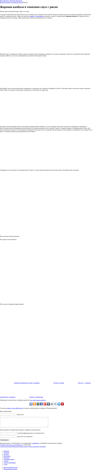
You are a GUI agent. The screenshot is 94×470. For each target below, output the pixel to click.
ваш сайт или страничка (24, 436)
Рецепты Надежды (6, 2)
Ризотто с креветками (36, 397)
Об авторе (42, 446)
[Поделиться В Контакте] (31, 403)
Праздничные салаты (10, 469)
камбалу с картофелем (37, 16)
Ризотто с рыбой (58, 383)
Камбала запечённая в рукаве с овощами (27, 383)
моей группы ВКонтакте (15, 408)
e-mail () (30, 433)
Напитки (6, 457)
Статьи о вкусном (5, 446)
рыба (34, 400)
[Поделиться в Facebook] (41, 403)
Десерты (6, 452)
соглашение (35, 443)
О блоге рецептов (33, 446)
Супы (5, 464)
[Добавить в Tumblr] (48, 403)
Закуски (6, 454)
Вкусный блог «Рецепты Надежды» (11, 1)
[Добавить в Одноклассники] (34, 403)
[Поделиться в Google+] (45, 403)
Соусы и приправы (10, 462)
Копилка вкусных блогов (19, 446)
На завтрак (7, 456)
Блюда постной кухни (10, 467)
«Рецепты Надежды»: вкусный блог (11, 445)
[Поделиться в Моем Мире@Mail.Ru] (38, 403)
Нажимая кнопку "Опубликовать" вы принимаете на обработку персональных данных (31, 443)
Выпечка (6, 451)
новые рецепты (41, 400)
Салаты (6, 461)
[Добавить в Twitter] (58, 403)
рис (31, 400)
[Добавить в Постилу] (62, 403)
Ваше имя (20, 414)
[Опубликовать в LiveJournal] (55, 403)
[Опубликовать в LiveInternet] (51, 403)
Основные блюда (17, 2)
